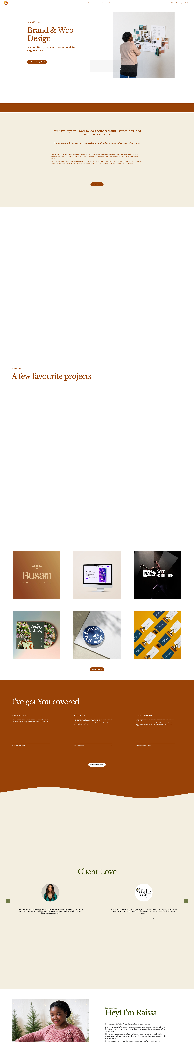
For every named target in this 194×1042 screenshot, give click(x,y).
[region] (97, 901)
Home (83, 3)
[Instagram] (181, 3)
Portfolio (96, 3)
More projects (97, 669)
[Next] (186, 901)
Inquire (111, 3)
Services (104, 3)
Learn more (97, 184)
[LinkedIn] (177, 3)
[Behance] (172, 3)
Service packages (97, 765)
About (89, 3)
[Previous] (8, 901)
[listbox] (187, 3)
